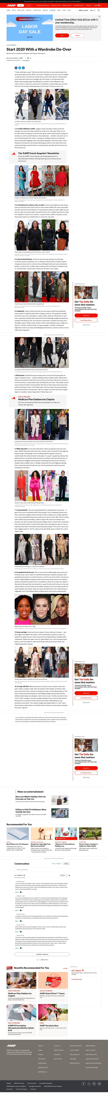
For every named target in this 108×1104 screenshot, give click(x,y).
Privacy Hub (86, 324)
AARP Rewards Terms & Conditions (16, 1086)
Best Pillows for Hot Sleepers (17, 844)
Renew (78, 35)
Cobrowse (33, 1089)
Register (88, 5)
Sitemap (9, 1083)
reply (16, 892)
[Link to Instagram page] (94, 1084)
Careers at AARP (74, 1050)
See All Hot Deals (76, 979)
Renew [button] (28, 5)
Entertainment (11, 45)
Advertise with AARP (75, 1045)
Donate (40, 1050)
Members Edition (66, 5)
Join (62, 35)
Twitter (20, 68)
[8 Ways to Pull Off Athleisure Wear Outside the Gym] (60, 813)
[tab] (19, 875)
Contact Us (57, 1045)
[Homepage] (11, 5)
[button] (98, 10)
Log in (53, 863)
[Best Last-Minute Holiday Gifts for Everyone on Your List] (60, 800)
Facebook (17, 68)
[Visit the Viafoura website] (44, 959)
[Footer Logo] (19, 1045)
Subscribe (86, 315)
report (66, 892)
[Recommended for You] (18, 833)
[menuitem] (8, 11)
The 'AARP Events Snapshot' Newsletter (38, 153)
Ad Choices (10, 1089)
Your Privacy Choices (21, 1089)
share (61, 892)
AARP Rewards (42, 1063)
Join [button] (20, 5)
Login (95, 5)
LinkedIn (24, 68)
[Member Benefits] (10, 968)
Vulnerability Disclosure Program (53, 1086)
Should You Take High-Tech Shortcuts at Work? (40, 845)
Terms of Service (31, 1083)
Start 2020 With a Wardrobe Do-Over (39, 49)
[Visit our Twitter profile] (89, 1084)
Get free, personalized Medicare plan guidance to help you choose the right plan (39, 403)
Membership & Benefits (43, 5)
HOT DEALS (76, 971)
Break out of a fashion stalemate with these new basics (26, 53)
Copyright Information (35, 1086)
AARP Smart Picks (56, 5)
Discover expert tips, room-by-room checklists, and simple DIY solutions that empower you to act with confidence (52, 1)
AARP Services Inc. (75, 1063)
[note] (42, 123)
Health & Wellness (24, 396)
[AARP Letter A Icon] (14, 399)
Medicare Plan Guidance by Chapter (36, 399)
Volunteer (40, 1054)
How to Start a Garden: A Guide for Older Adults (88, 845)
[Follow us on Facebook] (84, 1084)
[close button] (99, 16)
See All (65, 968)
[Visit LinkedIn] (99, 1084)
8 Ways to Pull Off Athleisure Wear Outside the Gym (31, 810)
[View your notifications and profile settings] (69, 875)
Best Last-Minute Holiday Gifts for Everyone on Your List (31, 797)
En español (26, 60)
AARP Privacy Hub (19, 1083)
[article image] (92, 10)
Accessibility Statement (45, 1083)
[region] (42, 912)
